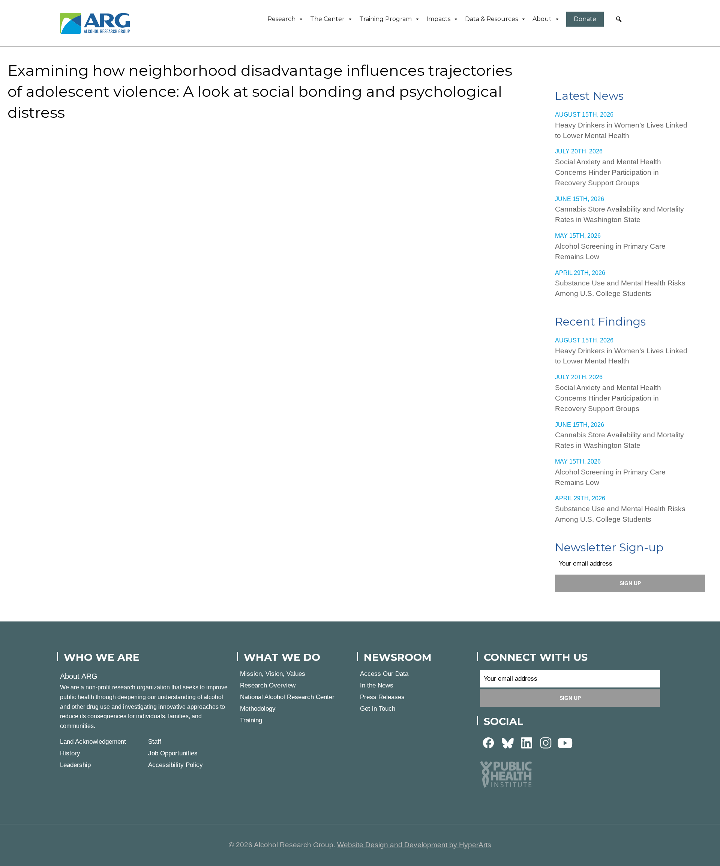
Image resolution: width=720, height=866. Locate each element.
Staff (154, 741)
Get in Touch (377, 708)
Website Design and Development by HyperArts (414, 845)
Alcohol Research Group (97, 23)
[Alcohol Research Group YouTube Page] (565, 742)
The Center (327, 19)
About (542, 19)
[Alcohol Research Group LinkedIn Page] (527, 742)
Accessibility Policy (175, 764)
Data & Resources (491, 19)
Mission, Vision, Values (272, 673)
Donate (585, 19)
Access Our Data (384, 673)
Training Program (385, 19)
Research (281, 19)
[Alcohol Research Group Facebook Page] (488, 742)
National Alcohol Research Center (287, 697)
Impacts (438, 19)
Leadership (75, 764)
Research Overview (268, 685)
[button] (618, 19)
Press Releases (382, 697)
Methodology (258, 708)
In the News (376, 685)
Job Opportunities (173, 753)
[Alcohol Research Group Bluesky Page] (507, 742)
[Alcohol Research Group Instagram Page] (546, 742)
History (70, 753)
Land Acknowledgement (93, 741)
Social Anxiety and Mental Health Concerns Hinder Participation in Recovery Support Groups (608, 172)
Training (251, 720)
